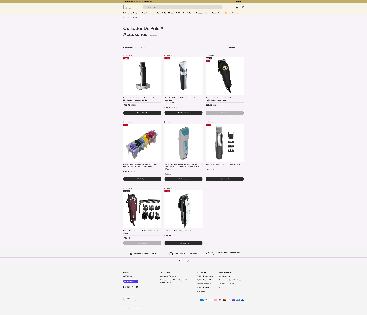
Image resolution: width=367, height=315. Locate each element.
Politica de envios (203, 288)
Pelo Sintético (147, 13)
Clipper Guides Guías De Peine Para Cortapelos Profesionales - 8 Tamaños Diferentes (140, 165)
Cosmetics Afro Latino (134, 308)
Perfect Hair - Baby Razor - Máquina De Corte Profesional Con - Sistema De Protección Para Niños (181, 166)
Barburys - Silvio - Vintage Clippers (177, 231)
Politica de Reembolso (205, 276)
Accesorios (216, 13)
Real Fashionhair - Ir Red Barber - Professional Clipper (140, 232)
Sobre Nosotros (224, 276)
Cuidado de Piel (201, 13)
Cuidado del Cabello (183, 13)
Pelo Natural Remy (130, 13)
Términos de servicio (204, 284)
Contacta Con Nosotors (227, 284)
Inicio (124, 18)
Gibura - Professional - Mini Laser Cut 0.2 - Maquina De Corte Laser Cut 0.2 (139, 99)
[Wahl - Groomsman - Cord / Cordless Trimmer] (225, 143)
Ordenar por (128, 48)
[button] (242, 7)
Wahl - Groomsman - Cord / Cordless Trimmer (223, 164)
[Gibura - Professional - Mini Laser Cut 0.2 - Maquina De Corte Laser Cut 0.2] (142, 76)
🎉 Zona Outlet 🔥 (232, 13)
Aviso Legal (201, 291)
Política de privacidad (204, 280)
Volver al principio (184, 261)
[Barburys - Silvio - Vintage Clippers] (183, 209)
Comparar (128, 55)
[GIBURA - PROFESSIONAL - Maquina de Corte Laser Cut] (183, 76)
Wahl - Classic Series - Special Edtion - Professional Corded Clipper (220, 99)
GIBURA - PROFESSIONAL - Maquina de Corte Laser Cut (181, 99)
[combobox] (182, 7)
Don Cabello (161, 13)
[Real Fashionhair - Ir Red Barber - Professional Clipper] (142, 209)
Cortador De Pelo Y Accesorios (136, 18)
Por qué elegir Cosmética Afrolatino (231, 280)
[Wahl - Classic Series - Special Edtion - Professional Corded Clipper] (225, 76)
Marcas (171, 13)
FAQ (220, 288)
